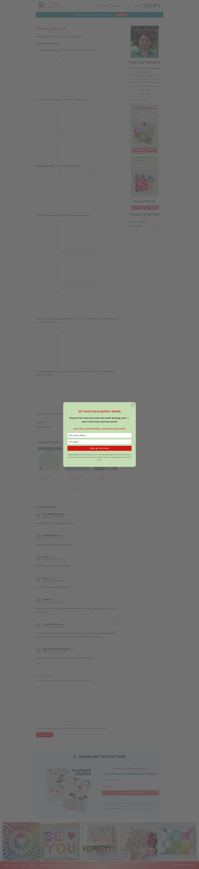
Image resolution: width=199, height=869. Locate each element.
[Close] (133, 405)
